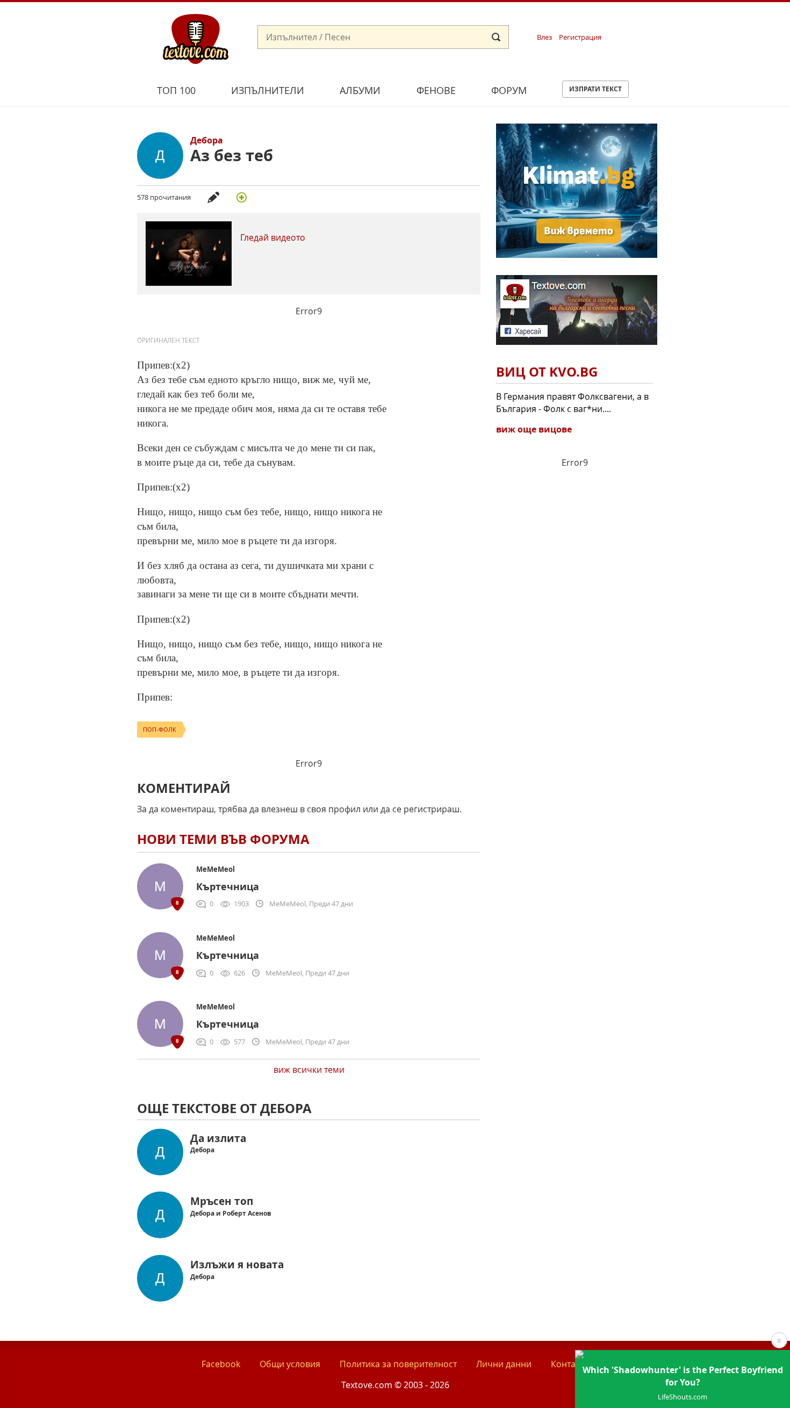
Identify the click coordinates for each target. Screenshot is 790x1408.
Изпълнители (267, 90)
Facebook (221, 1364)
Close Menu (684, 20)
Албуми (360, 90)
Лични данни (504, 1364)
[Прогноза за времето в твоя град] (576, 255)
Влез (544, 37)
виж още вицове (534, 429)
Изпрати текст (595, 88)
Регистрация (580, 37)
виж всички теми (309, 1069)
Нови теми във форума (223, 839)
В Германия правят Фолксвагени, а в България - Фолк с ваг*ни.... (572, 402)
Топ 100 (176, 90)
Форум (509, 90)
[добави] (241, 197)
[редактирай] (213, 197)
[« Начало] (195, 38)
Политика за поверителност (398, 1364)
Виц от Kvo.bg (547, 372)
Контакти (570, 1364)
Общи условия (290, 1364)
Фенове (436, 90)
